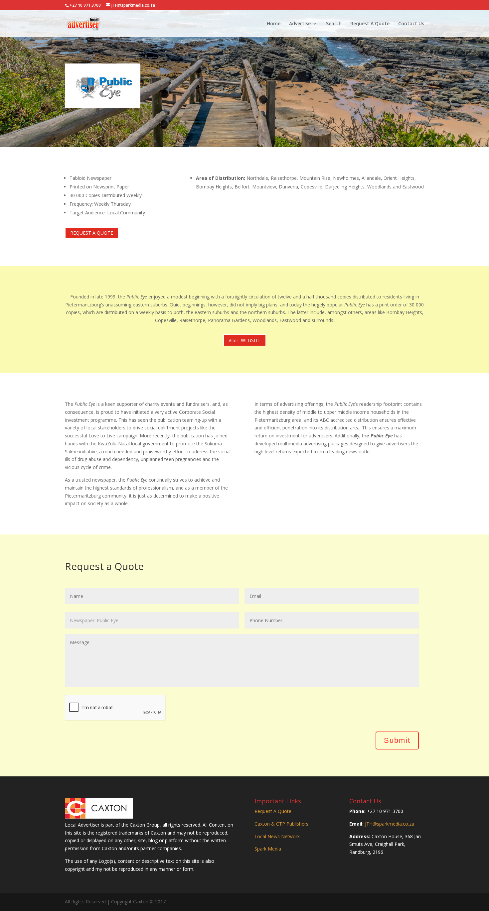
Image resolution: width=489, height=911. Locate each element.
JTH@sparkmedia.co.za (389, 824)
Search (334, 24)
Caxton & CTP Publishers (281, 824)
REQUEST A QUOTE (91, 233)
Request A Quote (370, 24)
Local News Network (277, 836)
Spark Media (267, 849)
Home (273, 24)
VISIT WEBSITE (245, 340)
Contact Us (411, 24)
